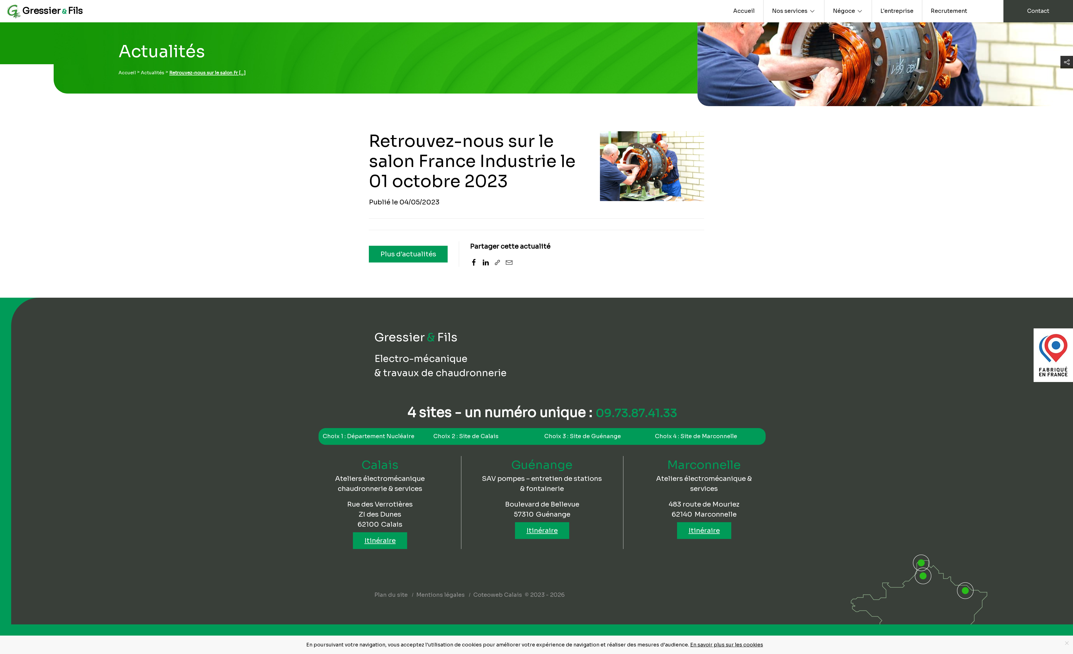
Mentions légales (440, 594)
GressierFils (52, 10)
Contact (1038, 11)
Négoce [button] (844, 11)
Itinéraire (380, 540)
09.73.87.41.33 (636, 413)
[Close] (1067, 643)
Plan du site (391, 594)
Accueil (744, 11)
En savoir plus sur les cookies (726, 645)
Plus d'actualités (408, 254)
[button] (1066, 62)
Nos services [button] (790, 11)
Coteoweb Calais (497, 594)
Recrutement (949, 11)
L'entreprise (896, 11)
